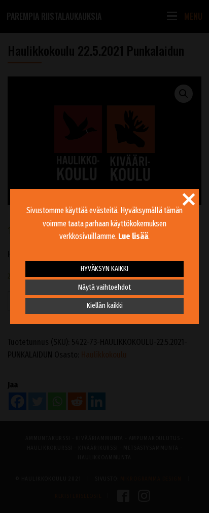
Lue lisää (133, 236)
